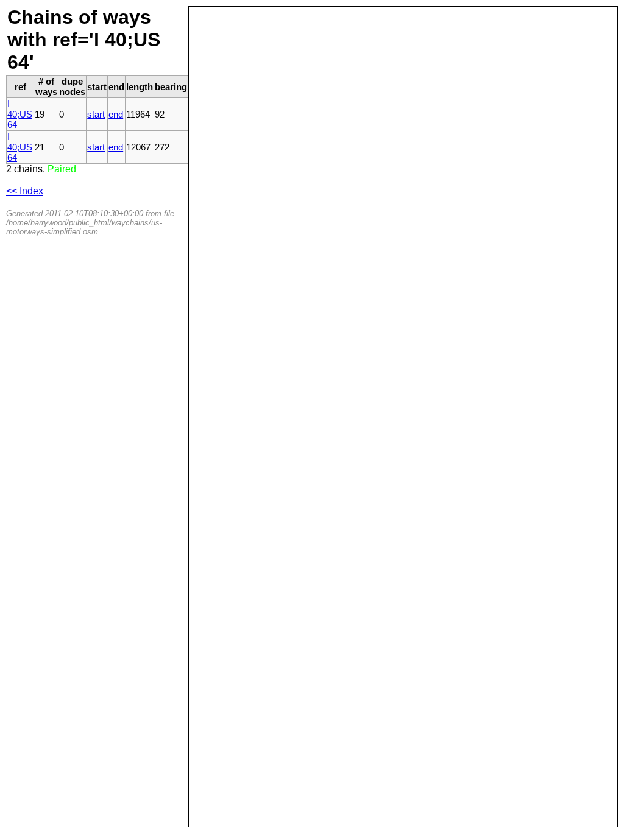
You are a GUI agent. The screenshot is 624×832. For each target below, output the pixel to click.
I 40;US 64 (19, 114)
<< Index (24, 191)
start (96, 114)
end (115, 114)
